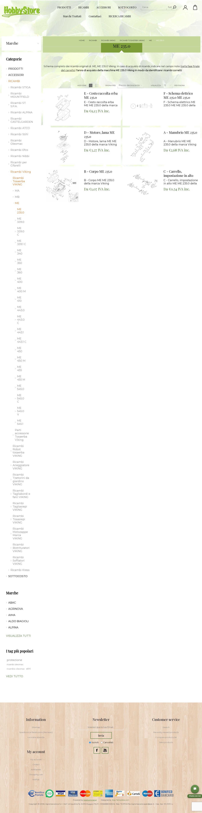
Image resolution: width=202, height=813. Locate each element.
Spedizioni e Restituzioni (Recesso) (36, 732)
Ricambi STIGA (20, 87)
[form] (101, 727)
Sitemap (36, 727)
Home (82, 40)
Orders (36, 764)
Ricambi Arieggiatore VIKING (21, 465)
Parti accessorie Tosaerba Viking (22, 434)
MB (17, 197)
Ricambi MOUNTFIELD (19, 95)
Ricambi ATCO (20, 128)
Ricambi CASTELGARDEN (21, 120)
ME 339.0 (20, 220)
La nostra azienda (36, 737)
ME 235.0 (20, 211)
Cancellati (108, 742)
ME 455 (19, 368)
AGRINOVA (15, 608)
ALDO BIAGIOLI (18, 621)
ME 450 (19, 349)
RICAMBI (14, 81)
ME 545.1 (20, 422)
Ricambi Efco (19, 150)
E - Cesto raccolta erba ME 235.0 (101, 95)
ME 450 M (21, 359)
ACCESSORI (16, 75)
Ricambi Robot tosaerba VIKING (18, 450)
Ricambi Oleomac (16, 142)
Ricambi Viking (20, 171)
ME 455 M (21, 378)
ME (17, 203)
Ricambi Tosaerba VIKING (19, 181)
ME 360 (19, 271)
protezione (14, 660)
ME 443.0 (21, 308)
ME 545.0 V (20, 411)
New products (166, 742)
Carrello (195, 7)
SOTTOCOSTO (18, 576)
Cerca (174, 7)
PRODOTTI (15, 68)
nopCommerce (90, 800)
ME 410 (19, 299)
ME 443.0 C (21, 320)
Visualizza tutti (18, 635)
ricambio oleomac (16, 669)
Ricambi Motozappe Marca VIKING (20, 533)
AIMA (11, 615)
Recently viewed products (166, 732)
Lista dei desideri (64, 96)
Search (166, 727)
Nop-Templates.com (120, 800)
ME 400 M (21, 289)
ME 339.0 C (20, 231)
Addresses (36, 769)
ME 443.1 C (21, 340)
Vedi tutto (14, 676)
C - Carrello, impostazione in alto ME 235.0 (178, 173)
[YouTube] (105, 750)
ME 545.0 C (20, 398)
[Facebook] (97, 750)
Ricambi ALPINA (21, 112)
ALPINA (13, 627)
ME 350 (19, 261)
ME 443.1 (20, 331)
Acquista (58, 89)
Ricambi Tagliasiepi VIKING (20, 506)
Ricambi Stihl (19, 134)
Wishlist (35, 779)
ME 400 (19, 280)
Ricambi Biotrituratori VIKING (21, 548)
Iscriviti (95, 742)
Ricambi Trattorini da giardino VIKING (21, 479)
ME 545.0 (20, 387)
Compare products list (166, 737)
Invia (101, 735)
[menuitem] (36, 727)
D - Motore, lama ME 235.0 (99, 134)
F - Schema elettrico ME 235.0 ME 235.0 (178, 95)
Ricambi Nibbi (19, 156)
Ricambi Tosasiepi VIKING (19, 519)
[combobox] (156, 7)
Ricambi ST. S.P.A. (18, 104)
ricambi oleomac (15, 664)
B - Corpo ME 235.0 (98, 171)
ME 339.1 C (21, 242)
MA (17, 190)
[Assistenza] (195, 789)
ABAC (12, 602)
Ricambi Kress (20, 570)
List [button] (97, 85)
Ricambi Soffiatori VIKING (19, 560)
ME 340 (19, 252)
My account (36, 759)
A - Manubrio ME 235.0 (180, 132)
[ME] (62, 107)
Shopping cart (36, 774)
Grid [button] (90, 85)
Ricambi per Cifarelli (18, 164)
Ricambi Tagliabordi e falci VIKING (21, 494)
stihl (28, 668)
